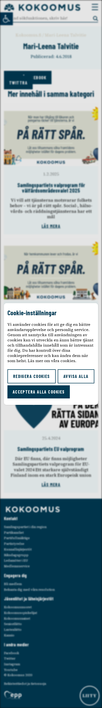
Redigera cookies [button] (31, 376)
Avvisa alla (76, 376)
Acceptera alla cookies (39, 391)
